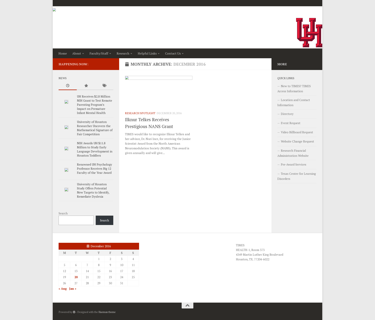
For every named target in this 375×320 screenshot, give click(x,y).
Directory (287, 114)
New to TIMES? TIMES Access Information (294, 88)
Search (63, 213)
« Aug (63, 288)
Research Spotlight (140, 113)
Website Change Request (297, 141)
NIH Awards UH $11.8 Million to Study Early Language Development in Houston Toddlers (94, 149)
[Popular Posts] (86, 86)
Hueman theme (107, 312)
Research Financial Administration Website (293, 153)
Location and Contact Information (293, 102)
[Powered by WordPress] (74, 312)
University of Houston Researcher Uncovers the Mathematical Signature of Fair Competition (94, 128)
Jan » (72, 288)
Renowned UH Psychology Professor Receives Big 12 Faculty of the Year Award (94, 168)
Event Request (290, 123)
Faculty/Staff (98, 53)
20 (76, 277)
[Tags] (104, 86)
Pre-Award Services (293, 164)
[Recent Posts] (68, 86)
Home (62, 53)
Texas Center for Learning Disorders (296, 176)
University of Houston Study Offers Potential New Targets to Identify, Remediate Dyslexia (93, 190)
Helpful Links (147, 53)
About (76, 53)
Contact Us (173, 53)
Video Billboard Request (297, 132)
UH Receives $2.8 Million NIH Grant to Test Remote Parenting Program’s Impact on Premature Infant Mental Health (94, 104)
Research (123, 53)
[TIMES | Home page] (67, 14)
